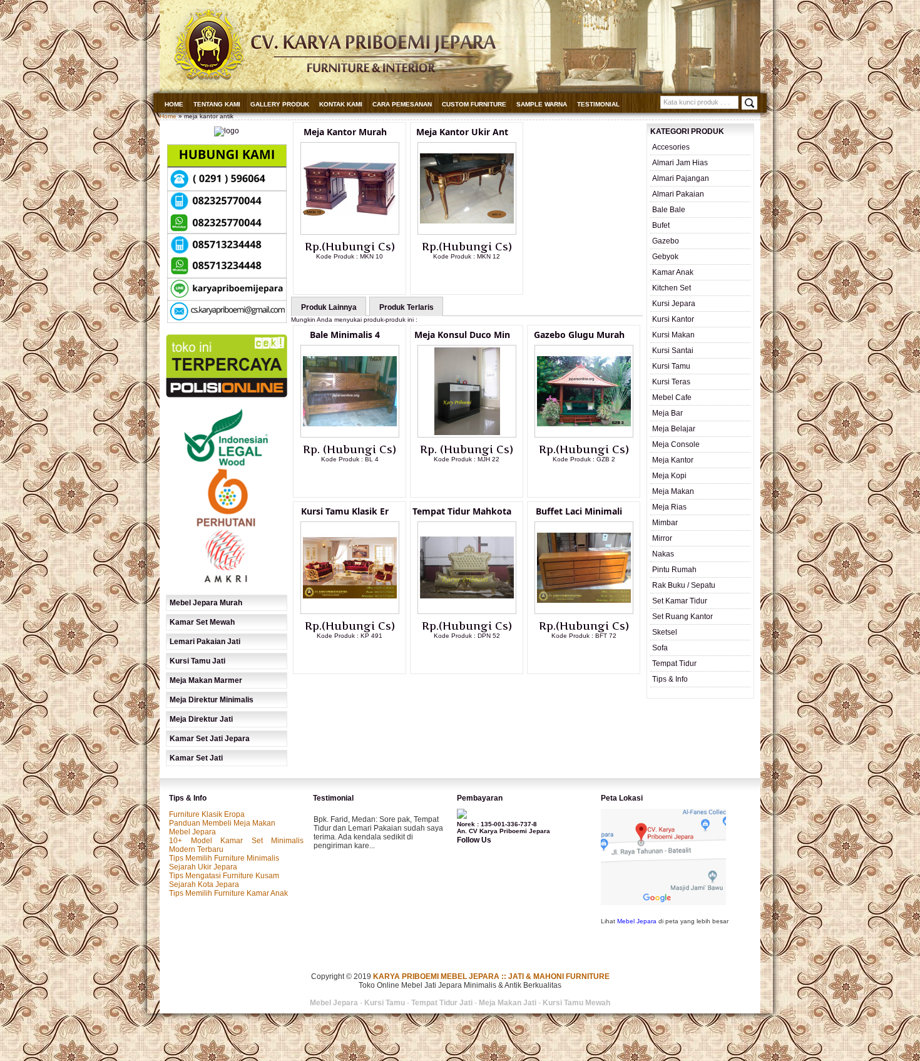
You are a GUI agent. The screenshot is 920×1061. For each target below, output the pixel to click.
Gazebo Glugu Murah (579, 335)
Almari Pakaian (678, 194)
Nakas (663, 554)
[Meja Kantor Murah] (349, 232)
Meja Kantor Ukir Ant (462, 132)
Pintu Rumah (674, 569)
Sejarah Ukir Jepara (203, 867)
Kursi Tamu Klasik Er (345, 511)
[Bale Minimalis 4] (349, 435)
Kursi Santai (672, 350)
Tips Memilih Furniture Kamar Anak (228, 893)
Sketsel (664, 632)
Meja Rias (669, 507)
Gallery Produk (279, 104)
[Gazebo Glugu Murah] (583, 435)
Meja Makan (673, 491)
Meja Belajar (673, 428)
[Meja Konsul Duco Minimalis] (466, 435)
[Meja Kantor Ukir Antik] (466, 232)
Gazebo (665, 241)
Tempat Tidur (674, 663)
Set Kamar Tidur (679, 601)
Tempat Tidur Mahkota (461, 511)
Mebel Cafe (672, 397)
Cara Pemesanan (402, 104)
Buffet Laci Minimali (579, 511)
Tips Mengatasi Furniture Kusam (224, 875)
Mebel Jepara (192, 832)
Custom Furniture (474, 104)
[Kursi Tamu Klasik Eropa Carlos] (349, 611)
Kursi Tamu (671, 366)
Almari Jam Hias (680, 162)
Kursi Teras (671, 381)
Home (174, 104)
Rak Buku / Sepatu (683, 585)
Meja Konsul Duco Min (462, 335)
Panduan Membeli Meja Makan (222, 823)
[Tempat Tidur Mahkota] (466, 611)
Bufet (661, 225)
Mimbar (665, 522)
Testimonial (598, 104)
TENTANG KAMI (216, 104)
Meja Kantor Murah (345, 132)
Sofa (660, 647)
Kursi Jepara (673, 303)
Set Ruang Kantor (682, 616)
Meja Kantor (672, 460)
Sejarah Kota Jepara (204, 884)
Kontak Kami (340, 104)
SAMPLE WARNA (541, 104)
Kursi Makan (673, 335)
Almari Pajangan (680, 178)
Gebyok (665, 256)
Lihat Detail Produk (359, 277)
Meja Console (676, 444)
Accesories (671, 147)
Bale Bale (668, 209)
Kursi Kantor (673, 319)
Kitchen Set (671, 288)
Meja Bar (667, 413)
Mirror (662, 538)
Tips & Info (670, 679)
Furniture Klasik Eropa (207, 814)
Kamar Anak (672, 272)
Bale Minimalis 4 (345, 335)
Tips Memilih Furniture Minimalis (224, 858)
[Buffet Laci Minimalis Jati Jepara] (583, 611)
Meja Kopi (669, 475)
